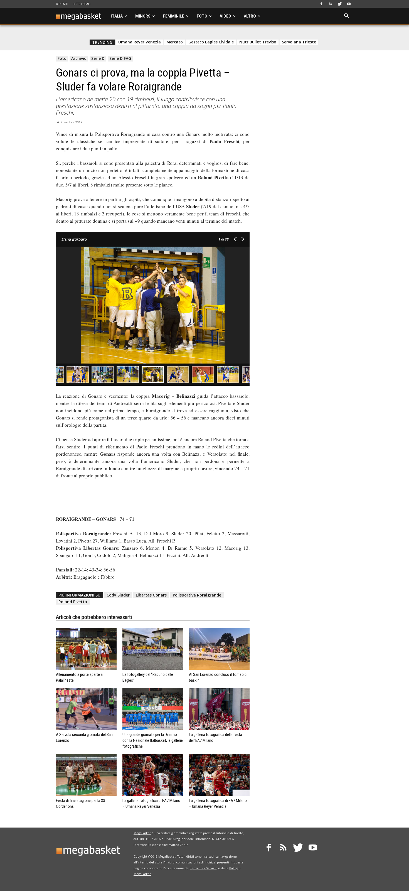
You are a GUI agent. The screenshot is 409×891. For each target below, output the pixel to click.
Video (225, 16)
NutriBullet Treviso (257, 42)
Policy (233, 868)
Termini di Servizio (203, 868)
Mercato (174, 42)
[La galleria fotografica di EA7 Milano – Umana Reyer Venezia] (152, 775)
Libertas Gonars (151, 595)
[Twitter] (340, 4)
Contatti (62, 4)
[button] (346, 16)
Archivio (79, 58)
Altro (250, 16)
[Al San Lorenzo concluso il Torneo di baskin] (219, 649)
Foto (202, 16)
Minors (143, 16)
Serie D (98, 58)
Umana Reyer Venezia (139, 42)
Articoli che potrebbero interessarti (94, 617)
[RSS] (330, 4)
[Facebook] (321, 4)
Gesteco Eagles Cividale (211, 42)
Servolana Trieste (299, 42)
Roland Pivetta (72, 601)
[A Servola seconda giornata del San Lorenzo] (86, 709)
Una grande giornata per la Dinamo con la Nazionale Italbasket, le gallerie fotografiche (152, 740)
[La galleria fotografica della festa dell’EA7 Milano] (219, 709)
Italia (117, 16)
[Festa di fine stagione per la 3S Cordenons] (86, 775)
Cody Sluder (118, 595)
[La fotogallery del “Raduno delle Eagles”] (152, 649)
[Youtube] (349, 4)
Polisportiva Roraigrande (197, 595)
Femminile (173, 16)
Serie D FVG (120, 58)
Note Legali (81, 4)
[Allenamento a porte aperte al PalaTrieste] (86, 649)
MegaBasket (142, 833)
